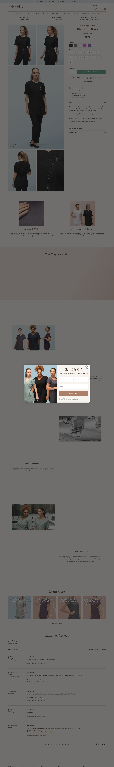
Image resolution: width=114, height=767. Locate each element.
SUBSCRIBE (73, 393)
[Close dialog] (87, 367)
